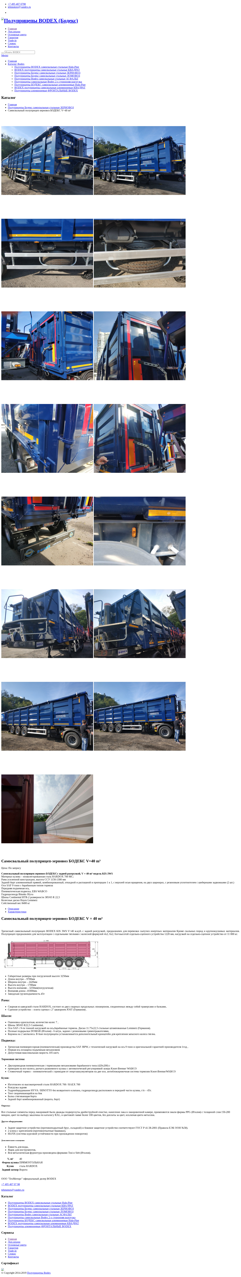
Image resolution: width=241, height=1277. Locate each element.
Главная (12, 28)
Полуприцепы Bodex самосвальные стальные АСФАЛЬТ (46, 78)
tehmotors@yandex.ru (19, 7)
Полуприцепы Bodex (39, 1272)
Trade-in (12, 40)
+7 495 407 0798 (17, 4)
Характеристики (17, 911)
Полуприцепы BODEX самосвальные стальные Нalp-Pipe (46, 67)
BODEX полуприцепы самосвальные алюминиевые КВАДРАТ (49, 87)
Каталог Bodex (16, 64)
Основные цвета (17, 34)
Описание (13, 908)
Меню (4, 55)
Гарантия (13, 37)
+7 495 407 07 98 (10, 1184)
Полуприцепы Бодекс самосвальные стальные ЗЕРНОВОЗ (47, 72)
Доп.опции (14, 31)
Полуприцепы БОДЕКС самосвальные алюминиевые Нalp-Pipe (50, 84)
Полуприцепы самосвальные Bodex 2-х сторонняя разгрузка (48, 81)
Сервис (12, 43)
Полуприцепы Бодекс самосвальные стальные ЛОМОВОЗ (47, 75)
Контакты (13, 46)
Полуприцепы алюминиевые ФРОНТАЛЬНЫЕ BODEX (46, 90)
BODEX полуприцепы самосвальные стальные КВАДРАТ (47, 69)
